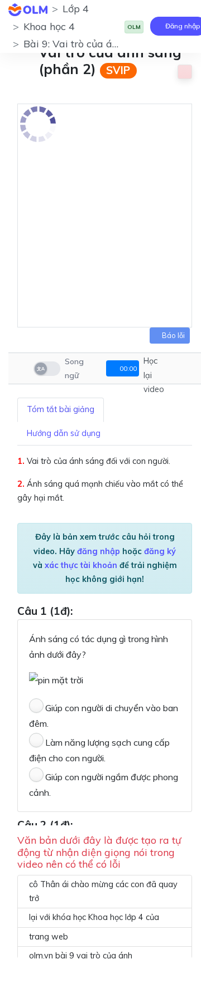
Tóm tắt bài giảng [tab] (60, 409)
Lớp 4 (76, 8)
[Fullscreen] (191, 368)
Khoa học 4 (49, 26)
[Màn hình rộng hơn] (176, 368)
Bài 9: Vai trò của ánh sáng (86, 43)
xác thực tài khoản (81, 565)
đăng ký (160, 551)
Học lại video (153, 375)
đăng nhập (98, 551)
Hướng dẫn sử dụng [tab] (63, 433)
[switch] (47, 368)
